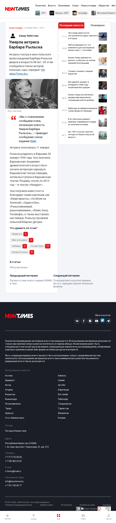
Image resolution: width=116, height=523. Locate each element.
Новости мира (88, 5)
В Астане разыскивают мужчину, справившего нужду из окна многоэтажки (82, 122)
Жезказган (63, 413)
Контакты (107, 505)
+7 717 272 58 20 (13, 457)
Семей (61, 380)
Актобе (61, 385)
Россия (15, 267)
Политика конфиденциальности (18, 505)
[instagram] (90, 320)
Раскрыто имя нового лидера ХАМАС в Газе (31, 282)
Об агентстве (66, 505)
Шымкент (10, 380)
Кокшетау (10, 394)
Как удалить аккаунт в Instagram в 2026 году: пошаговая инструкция (79, 85)
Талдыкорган (64, 404)
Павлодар (63, 399)
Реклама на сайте (87, 505)
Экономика (64, 5)
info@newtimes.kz (14, 481)
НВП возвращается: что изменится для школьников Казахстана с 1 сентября (81, 47)
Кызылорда (11, 399)
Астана (9, 375)
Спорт (75, 5)
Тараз (8, 408)
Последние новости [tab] (71, 25)
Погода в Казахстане (15, 431)
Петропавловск (13, 404)
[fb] (83, 320)
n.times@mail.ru (13, 471)
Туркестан (63, 408)
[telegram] (108, 320)
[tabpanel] (84, 86)
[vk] (77, 320)
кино (24, 267)
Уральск (9, 413)
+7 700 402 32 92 (13, 461)
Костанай (63, 394)
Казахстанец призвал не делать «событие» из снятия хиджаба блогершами (81, 60)
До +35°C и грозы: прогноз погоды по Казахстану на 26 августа (81, 134)
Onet (33, 141)
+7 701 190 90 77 (13, 485)
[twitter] (102, 320)
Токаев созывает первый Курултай (80, 72)
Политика (40, 5)
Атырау (9, 389)
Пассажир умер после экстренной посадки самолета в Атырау (83, 35)
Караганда (63, 389)
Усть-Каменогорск (14, 418)
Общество (103, 5)
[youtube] (96, 320)
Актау (8, 385)
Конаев (61, 418)
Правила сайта (46, 505)
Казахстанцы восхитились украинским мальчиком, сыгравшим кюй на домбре (81, 97)
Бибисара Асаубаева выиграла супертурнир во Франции (82, 109)
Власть (52, 5)
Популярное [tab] (98, 25)
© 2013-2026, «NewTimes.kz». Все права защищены (27, 502)
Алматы (62, 375)
